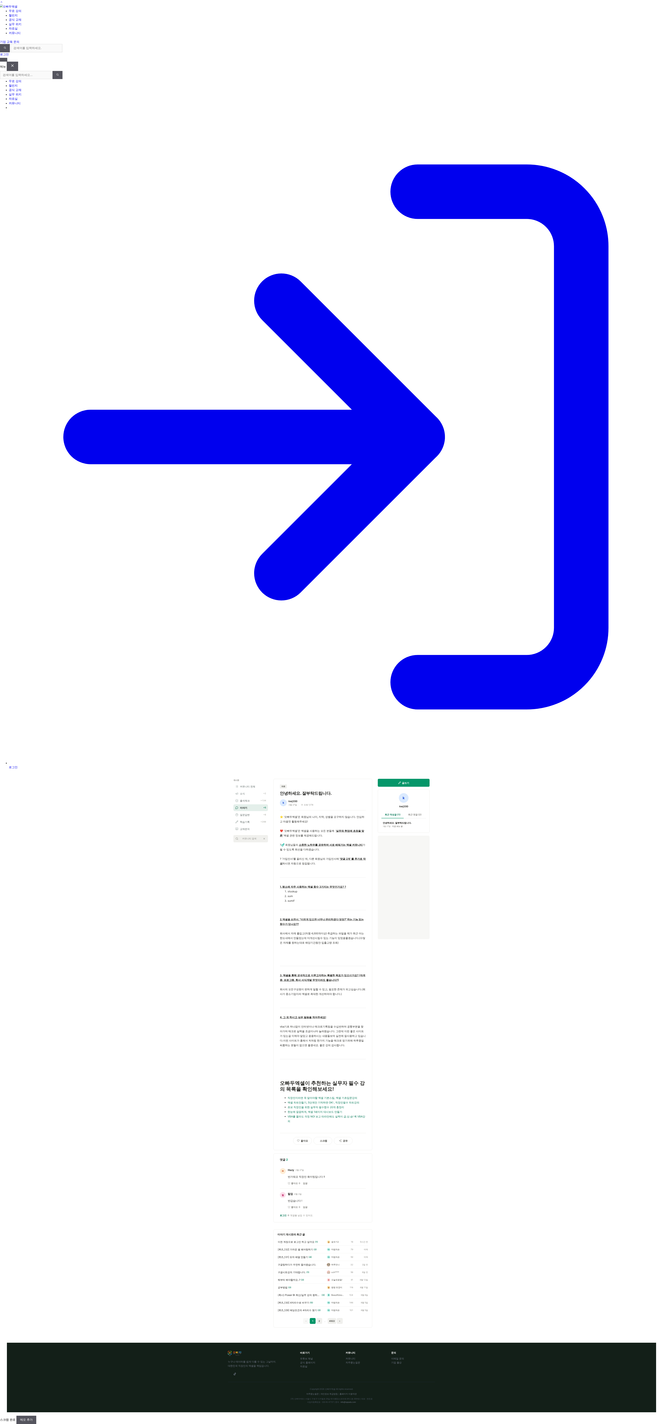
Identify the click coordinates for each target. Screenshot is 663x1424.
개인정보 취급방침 (329, 1394)
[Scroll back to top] (1, 2)
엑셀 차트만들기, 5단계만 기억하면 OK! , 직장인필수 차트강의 (323, 1102)
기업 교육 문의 (9, 41)
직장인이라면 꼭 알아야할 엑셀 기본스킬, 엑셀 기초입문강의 (322, 1098)
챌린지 (13, 85)
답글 (305, 1183)
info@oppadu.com (348, 1402)
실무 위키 (15, 94)
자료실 (13, 98)
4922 (332, 1321)
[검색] (5, 48)
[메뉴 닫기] (12, 66)
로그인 (4, 54)
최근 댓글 (414, 814)
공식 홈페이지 (307, 1362)
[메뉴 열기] (3, 60)
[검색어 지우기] (264, 838)
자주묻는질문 (353, 1362)
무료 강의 (15, 81)
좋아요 (295, 1183)
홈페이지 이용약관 (348, 1394)
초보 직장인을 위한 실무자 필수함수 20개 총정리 (316, 1107)
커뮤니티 (15, 103)
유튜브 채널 (306, 1358)
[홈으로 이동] (8, 6)
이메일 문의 (397, 1358)
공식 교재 (15, 90)
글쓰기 (405, 782)
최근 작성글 (392, 814)
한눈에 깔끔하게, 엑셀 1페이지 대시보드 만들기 (315, 1111)
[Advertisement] (404, 887)
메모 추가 (26, 1419)
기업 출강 (396, 1362)
